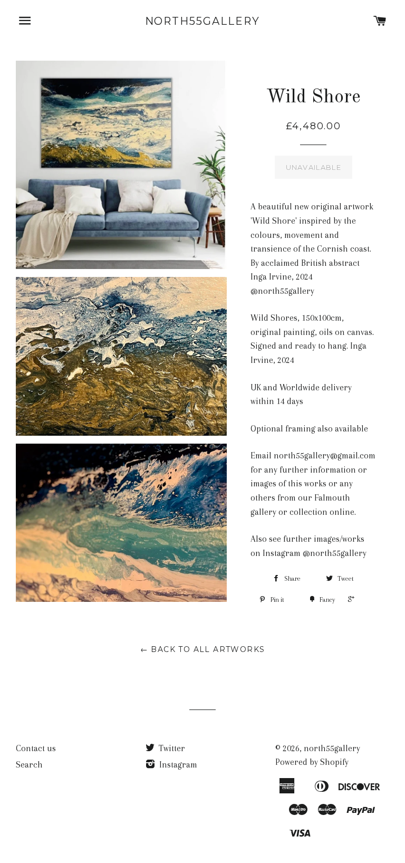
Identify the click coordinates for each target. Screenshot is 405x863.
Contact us (36, 748)
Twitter (171, 748)
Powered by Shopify (312, 762)
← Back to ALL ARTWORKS (202, 649)
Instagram (177, 765)
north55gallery (203, 21)
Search (29, 765)
